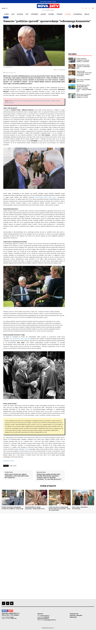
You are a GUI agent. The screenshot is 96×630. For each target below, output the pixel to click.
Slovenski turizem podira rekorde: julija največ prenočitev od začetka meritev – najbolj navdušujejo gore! (84, 88)
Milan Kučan (13, 465)
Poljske (26, 449)
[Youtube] (93, 8)
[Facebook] (82, 8)
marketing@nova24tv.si (50, 619)
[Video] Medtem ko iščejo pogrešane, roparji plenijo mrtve (83, 66)
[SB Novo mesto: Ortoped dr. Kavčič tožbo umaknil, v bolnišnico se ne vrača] (71, 95)
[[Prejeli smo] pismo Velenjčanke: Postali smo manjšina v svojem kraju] (71, 60)
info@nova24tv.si (44, 615)
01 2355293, (46, 617)
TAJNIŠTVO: (40, 617)
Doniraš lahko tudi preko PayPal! (48, 1)
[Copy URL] (80, 26)
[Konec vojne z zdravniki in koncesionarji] (71, 80)
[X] (89, 8)
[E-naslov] (76, 26)
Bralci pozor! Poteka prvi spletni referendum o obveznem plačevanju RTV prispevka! (16, 475)
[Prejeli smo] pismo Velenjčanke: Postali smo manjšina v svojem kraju (83, 60)
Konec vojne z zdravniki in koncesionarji (83, 80)
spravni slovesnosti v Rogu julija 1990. (19, 338)
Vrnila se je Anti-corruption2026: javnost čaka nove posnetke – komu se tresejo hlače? (84, 73)
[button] (5, 8)
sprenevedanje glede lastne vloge (45, 197)
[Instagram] (86, 8)
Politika (6, 17)
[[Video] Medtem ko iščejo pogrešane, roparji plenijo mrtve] (71, 66)
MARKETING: (40, 619)
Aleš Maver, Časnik (8, 460)
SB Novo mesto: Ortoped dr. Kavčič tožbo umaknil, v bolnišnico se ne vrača (84, 95)
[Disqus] (48, 534)
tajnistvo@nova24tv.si (43, 618)
